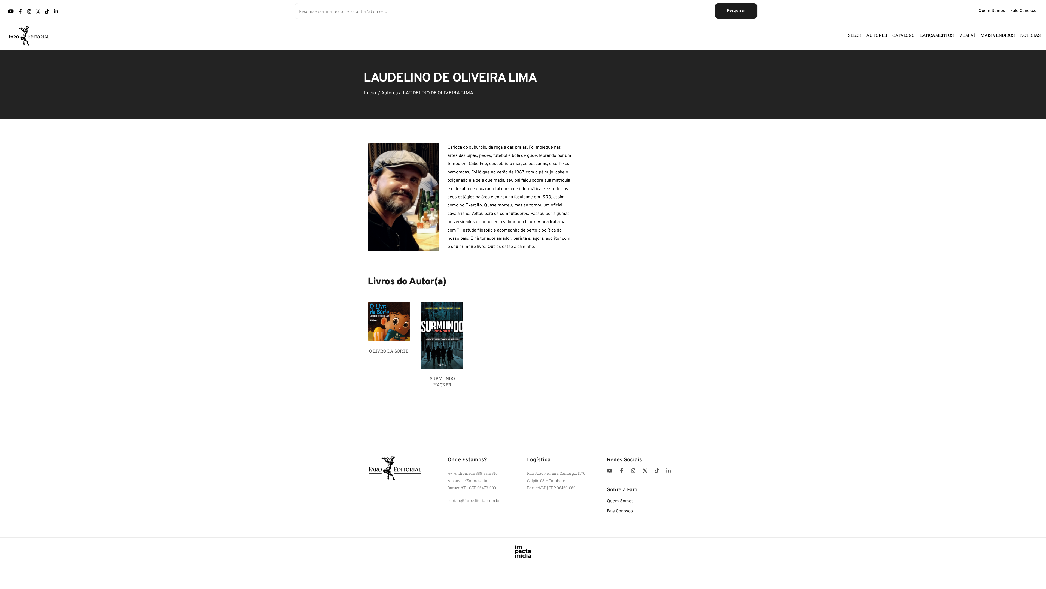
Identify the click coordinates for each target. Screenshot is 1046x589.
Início (370, 92)
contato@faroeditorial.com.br (474, 500)
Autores (389, 92)
